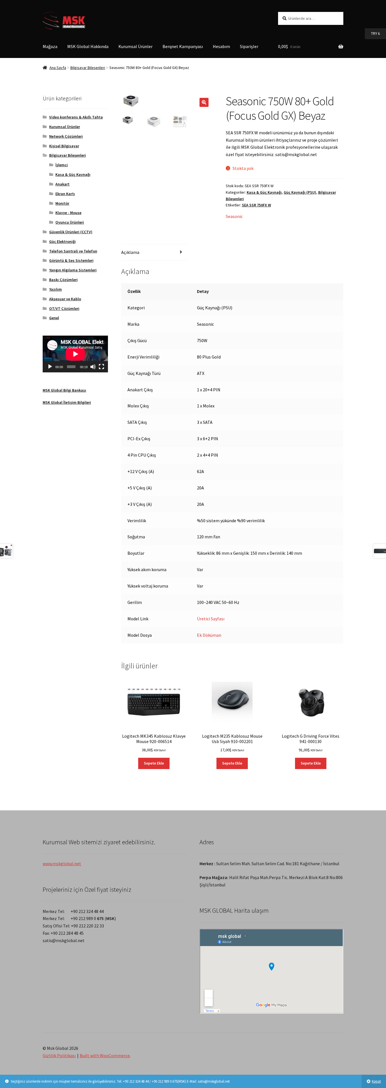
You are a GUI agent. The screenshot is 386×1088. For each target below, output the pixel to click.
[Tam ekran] (101, 367)
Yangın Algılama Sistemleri (73, 270)
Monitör (62, 203)
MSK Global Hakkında (88, 46)
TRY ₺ (372, 33)
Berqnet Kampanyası (182, 46)
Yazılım (55, 289)
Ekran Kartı (65, 193)
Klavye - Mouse (68, 212)
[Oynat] (50, 367)
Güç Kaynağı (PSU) (300, 192)
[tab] (154, 252)
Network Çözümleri (66, 136)
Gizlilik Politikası (59, 1055)
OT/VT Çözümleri (64, 308)
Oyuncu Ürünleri (69, 222)
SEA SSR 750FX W (256, 205)
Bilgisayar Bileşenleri (87, 67)
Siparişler (249, 46)
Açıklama (130, 252)
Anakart (62, 184)
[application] (75, 354)
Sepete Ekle (154, 763)
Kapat (376, 1081)
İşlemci (61, 164)
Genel (54, 317)
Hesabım (221, 46)
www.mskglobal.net (62, 863)
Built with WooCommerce (105, 1055)
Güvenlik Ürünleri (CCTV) (70, 231)
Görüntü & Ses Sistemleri (71, 260)
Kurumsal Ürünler (135, 46)
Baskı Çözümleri (63, 279)
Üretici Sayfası (210, 618)
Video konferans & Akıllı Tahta (76, 117)
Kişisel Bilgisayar (64, 145)
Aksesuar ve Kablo (65, 298)
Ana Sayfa (57, 67)
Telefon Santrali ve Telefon (73, 251)
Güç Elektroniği (62, 241)
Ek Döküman (209, 635)
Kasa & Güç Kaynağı (264, 192)
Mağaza (50, 46)
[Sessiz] (93, 367)
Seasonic (234, 216)
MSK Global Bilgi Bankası (64, 390)
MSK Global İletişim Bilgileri (67, 402)
